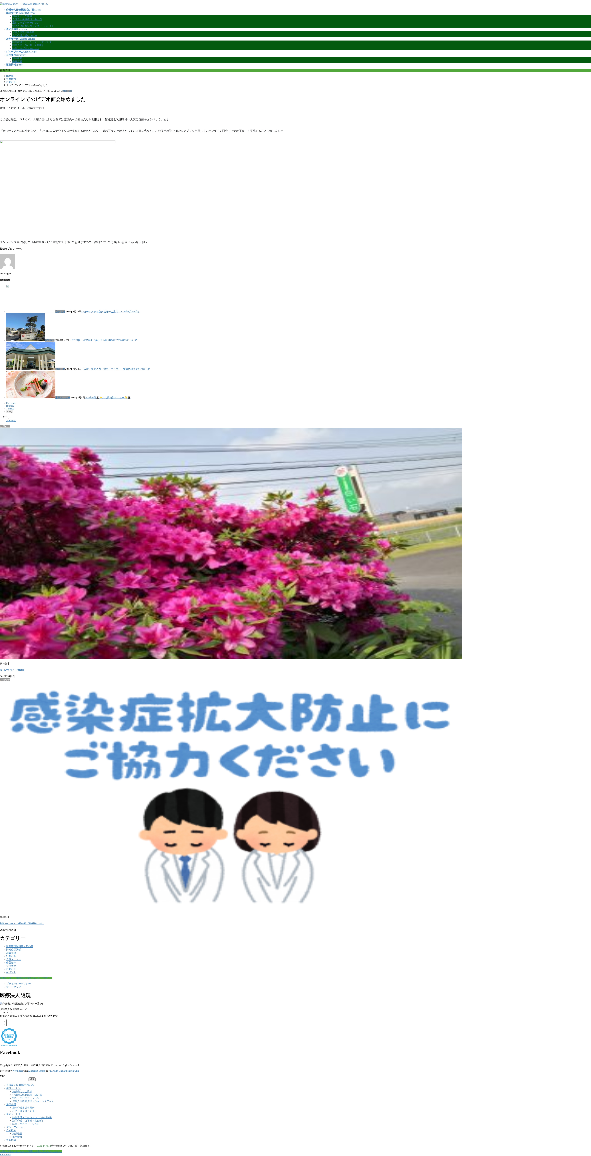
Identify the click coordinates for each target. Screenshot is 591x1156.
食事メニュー (62, 397)
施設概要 (17, 58)
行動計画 (11, 956)
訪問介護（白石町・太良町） (28, 45)
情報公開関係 (13, 949)
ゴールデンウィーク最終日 (12, 670)
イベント (11, 972)
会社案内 (11, 1130)
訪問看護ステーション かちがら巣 (32, 42)
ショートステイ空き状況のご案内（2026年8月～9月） (110, 311)
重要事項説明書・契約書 (19, 946)
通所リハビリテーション (25, 22)
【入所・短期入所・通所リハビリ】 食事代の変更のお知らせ (115, 369)
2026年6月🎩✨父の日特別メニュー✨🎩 (108, 397)
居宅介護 (11, 1104)
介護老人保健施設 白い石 (27, 19)
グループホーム (14, 1127)
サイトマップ (13, 987)
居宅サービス (13, 1114)
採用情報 (17, 61)
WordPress (17, 1070)
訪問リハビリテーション (25, 48)
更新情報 (11, 1140)
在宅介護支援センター (24, 35)
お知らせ (67, 91)
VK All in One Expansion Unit (63, 1070)
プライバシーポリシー (18, 983)
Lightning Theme (36, 1070)
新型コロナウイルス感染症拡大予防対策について (22, 923)
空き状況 (60, 311)
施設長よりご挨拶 (22, 16)
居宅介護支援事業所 (23, 32)
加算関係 (11, 953)
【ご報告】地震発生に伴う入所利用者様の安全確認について (103, 340)
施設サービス (13, 1088)
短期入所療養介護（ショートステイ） (33, 25)
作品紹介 (11, 962)
